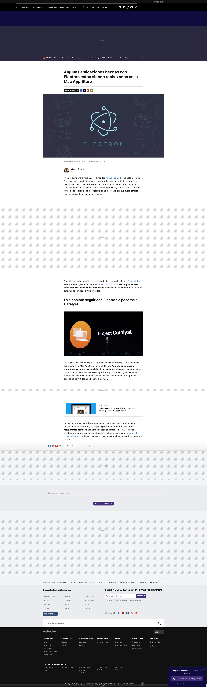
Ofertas (67, 604)
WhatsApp (89, 604)
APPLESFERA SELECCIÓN (58, 7)
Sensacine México (85, 667)
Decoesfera (136, 645)
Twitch (119, 7)
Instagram (127, 7)
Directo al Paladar (102, 642)
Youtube (131, 7)
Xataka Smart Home (50, 651)
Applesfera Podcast (51, 596)
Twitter (135, 7)
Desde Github (134, 281)
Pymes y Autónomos (154, 646)
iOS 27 (87, 58)
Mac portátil (89, 596)
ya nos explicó (112, 178)
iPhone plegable (76, 58)
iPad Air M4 (83, 582)
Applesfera (47, 648)
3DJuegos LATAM (67, 667)
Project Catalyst (96, 446)
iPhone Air (64, 58)
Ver (105, 503)
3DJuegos (64, 642)
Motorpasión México (118, 668)
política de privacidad (134, 600)
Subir (157, 632)
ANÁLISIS (84, 7)
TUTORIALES (38, 7)
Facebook (81, 90)
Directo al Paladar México (102, 668)
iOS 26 (87, 608)
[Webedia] (159, 1)
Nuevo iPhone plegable (128, 582)
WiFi (103, 58)
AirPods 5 (101, 582)
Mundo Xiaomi (48, 654)
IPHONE (25, 7)
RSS (132, 612)
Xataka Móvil (48, 645)
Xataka (46, 642)
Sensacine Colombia (82, 671)
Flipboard (123, 7)
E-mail (91, 90)
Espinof (81, 645)
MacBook (47, 608)
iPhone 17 (67, 608)
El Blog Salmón (155, 642)
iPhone (127, 58)
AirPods (46, 600)
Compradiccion (137, 648)
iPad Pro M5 (112, 582)
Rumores (47, 604)
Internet (135, 58)
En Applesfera (103, 405)
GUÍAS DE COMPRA (100, 7)
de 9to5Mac (104, 284)
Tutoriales (67, 596)
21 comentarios (72, 90)
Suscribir (141, 596)
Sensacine (82, 642)
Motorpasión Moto (120, 645)
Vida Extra (64, 645)
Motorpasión (118, 642)
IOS (74, 7)
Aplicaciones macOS (79, 446)
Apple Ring (143, 582)
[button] (77, 169)
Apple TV (119, 58)
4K (142, 58)
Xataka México (48, 667)
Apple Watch (89, 600)
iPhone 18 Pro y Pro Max (67, 582)
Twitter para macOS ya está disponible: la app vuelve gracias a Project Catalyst (118, 409)
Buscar (159, 623)
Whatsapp (96, 58)
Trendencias (136, 642)
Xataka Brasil (48, 670)
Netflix (110, 58)
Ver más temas (50, 614)
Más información (119, 685)
